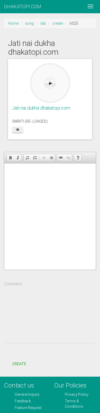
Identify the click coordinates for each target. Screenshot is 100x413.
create (58, 23)
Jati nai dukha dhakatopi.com (41, 108)
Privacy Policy (77, 394)
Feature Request (28, 408)
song (29, 23)
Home (13, 23)
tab (43, 23)
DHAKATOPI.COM (22, 6)
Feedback (23, 401)
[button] (10, 157)
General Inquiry (27, 394)
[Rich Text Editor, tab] (50, 217)
